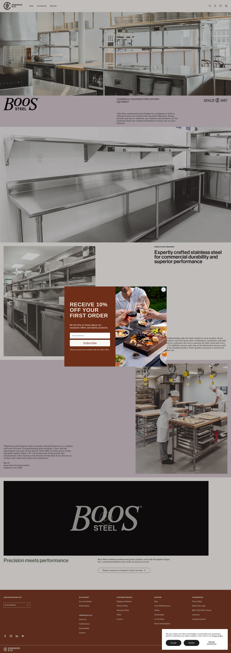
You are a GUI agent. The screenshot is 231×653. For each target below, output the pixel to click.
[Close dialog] (163, 289)
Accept (173, 643)
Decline (191, 643)
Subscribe (90, 343)
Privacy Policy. (217, 636)
